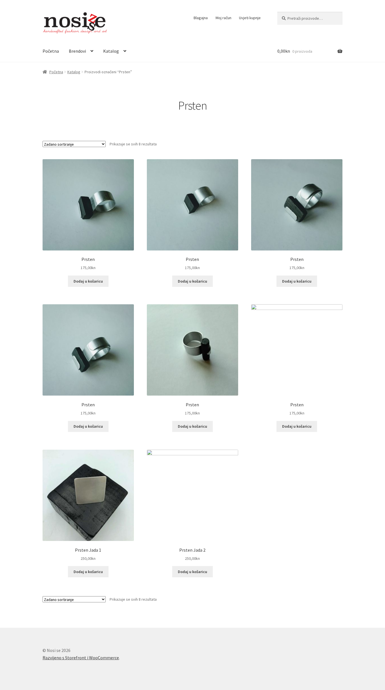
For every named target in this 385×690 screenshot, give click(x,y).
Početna (51, 51)
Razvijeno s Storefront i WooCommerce (81, 657)
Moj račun (223, 17)
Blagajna (201, 17)
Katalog (111, 51)
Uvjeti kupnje (250, 17)
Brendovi (77, 51)
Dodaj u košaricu (88, 281)
